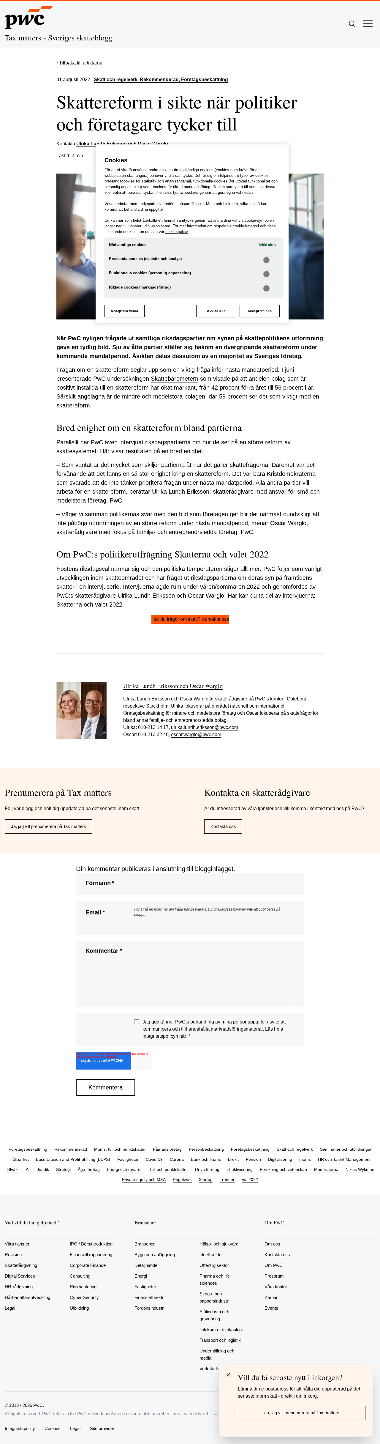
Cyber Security (84, 1297)
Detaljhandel (146, 1265)
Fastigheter (128, 1159)
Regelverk (182, 1179)
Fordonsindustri (149, 1308)
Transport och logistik (220, 1340)
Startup (206, 1179)
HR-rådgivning (19, 1286)
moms (305, 1159)
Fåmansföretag (167, 1149)
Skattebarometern (174, 378)
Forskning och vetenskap (283, 1169)
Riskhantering (83, 1286)
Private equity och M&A (144, 1179)
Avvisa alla (216, 311)
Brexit (233, 1159)
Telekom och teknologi (221, 1329)
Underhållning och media (217, 1354)
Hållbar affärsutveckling (27, 1297)
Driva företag (207, 1169)
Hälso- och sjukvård (219, 1243)
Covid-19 (154, 1159)
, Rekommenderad (158, 79)
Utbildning (79, 1308)
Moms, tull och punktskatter (120, 1149)
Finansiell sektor (150, 1297)
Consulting (80, 1275)
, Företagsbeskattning (203, 79)
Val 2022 (250, 1179)
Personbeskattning (206, 1149)
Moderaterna (326, 1169)
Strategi (63, 1169)
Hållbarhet (19, 1159)
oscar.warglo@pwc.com (196, 734)
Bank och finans (206, 1159)
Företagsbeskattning (28, 1149)
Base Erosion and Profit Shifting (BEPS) (73, 1159)
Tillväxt (12, 1169)
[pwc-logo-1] (29, 17)
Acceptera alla (260, 311)
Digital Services (20, 1275)
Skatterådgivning (21, 1265)
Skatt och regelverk (115, 79)
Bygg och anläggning (154, 1254)
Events (271, 1308)
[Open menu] (367, 23)
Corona (177, 1159)
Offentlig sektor (214, 1265)
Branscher (144, 1243)
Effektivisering (240, 1169)
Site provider (102, 1428)
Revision (13, 1254)
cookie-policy (176, 232)
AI (28, 1169)
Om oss (272, 1243)
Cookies (53, 1428)
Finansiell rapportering (91, 1254)
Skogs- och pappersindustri (214, 1297)
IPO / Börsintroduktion (91, 1243)
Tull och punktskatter (168, 1169)
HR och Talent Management (344, 1159)
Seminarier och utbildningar (346, 1149)
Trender (227, 1179)
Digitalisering (280, 1159)
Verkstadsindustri (216, 1368)
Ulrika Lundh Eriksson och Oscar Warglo (122, 143)
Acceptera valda (124, 311)
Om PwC (274, 1265)
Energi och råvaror (124, 1169)
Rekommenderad (70, 1149)
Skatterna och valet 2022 (89, 604)
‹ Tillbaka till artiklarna (79, 62)
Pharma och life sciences (215, 1279)
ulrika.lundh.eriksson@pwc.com (204, 727)
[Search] (352, 24)
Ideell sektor (211, 1254)
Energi (140, 1275)
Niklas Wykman (360, 1169)
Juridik (43, 1169)
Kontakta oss (223, 826)
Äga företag (89, 1169)
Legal (10, 1308)
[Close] (228, 1375)
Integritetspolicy (20, 1428)
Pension (253, 1159)
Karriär (271, 1297)
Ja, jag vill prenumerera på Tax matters (48, 826)
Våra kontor (276, 1286)
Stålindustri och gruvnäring (214, 1315)
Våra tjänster (17, 1243)
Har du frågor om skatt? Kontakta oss (190, 619)
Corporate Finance (88, 1265)
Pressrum (274, 1275)
